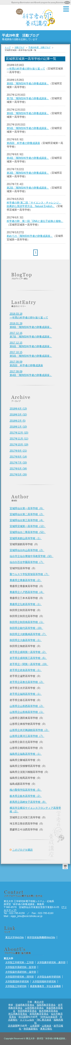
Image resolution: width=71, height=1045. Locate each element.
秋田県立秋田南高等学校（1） (27, 622)
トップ (8, 47)
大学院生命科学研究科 (49, 976)
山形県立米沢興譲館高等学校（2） (30, 730)
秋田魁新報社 (31, 1028)
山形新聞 (34, 1025)
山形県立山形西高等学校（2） (27, 706)
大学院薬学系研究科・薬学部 (20, 972)
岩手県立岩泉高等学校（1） (26, 670)
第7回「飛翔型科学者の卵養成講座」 (28, 98)
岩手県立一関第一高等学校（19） (29, 664)
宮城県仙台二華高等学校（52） (28, 532)
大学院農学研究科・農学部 (51, 962)
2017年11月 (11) (19, 438)
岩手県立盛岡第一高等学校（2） (28, 652)
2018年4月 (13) (18, 408)
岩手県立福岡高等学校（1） (26, 693)
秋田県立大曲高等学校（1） (26, 640)
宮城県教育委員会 (24, 1005)
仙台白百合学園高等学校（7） (27, 562)
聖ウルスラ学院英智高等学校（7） (30, 574)
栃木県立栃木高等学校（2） (26, 795)
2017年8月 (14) (18, 456)
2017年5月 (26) (18, 474)
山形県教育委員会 (34, 1007)
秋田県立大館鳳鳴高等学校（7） (28, 634)
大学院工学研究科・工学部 (19, 962)
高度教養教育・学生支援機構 (45, 986)
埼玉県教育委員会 (17, 1013)
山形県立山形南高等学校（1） (27, 711)
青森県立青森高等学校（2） (26, 580)
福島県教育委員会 (46, 1005)
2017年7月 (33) (18, 462)
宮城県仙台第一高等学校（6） (27, 508)
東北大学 (39, 1002)
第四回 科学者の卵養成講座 (23, 143)
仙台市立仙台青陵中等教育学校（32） (31, 556)
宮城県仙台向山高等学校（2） (27, 550)
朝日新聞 (23, 1016)
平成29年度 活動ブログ (39, 47)
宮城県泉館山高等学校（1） (26, 538)
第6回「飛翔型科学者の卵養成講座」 (28, 113)
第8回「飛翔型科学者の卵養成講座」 (28, 83)
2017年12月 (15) (19, 432)
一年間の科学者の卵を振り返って (26, 68)
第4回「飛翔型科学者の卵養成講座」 (28, 157)
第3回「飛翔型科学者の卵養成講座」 (28, 172)
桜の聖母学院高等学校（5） (26, 789)
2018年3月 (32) (18, 414)
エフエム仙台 (27, 1019)
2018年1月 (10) (18, 426)
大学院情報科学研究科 (44, 981)
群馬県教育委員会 (39, 1013)
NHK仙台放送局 (48, 1016)
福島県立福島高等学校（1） (26, 753)
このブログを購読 (22, 849)
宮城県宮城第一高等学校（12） (28, 526)
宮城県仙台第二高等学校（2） (27, 514)
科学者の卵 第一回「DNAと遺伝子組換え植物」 (35, 221)
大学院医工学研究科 (16, 986)
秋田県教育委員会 (27, 1010)
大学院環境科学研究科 (17, 981)
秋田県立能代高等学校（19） (26, 628)
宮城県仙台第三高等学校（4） (27, 520)
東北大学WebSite (14, 937)
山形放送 (46, 1025)
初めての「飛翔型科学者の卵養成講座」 (30, 235)
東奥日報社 (46, 1028)
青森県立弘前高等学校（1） (26, 604)
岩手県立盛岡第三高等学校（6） (28, 657)
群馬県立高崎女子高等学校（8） (28, 801)
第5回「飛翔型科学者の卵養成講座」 (28, 128)
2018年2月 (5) (17, 420)
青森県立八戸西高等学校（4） (27, 592)
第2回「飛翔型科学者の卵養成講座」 (28, 187)
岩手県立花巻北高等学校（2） (27, 682)
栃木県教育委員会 (48, 1010)
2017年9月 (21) (18, 450)
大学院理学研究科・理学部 (19, 976)
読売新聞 (13, 1025)
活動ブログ (19, 47)
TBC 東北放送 (43, 1019)
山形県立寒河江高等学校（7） (27, 736)
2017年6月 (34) (18, 468)
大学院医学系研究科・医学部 (20, 967)
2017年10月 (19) (19, 444)
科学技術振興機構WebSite (41, 937)
